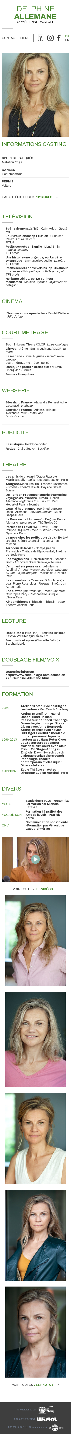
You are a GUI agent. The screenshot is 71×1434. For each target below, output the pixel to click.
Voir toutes (33, 889)
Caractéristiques (27, 197)
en (67, 39)
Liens (25, 38)
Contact (9, 38)
